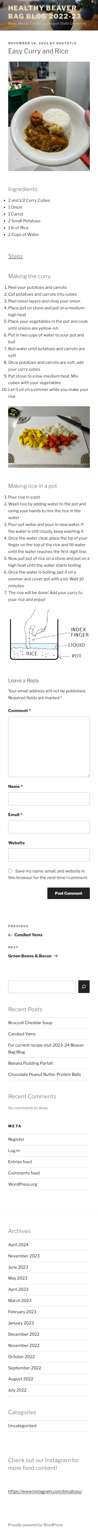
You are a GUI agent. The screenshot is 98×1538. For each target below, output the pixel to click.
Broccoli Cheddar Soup (30, 1022)
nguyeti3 (66, 43)
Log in (14, 1150)
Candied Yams (22, 1034)
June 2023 (18, 1267)
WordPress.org (22, 1184)
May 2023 (17, 1278)
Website (16, 842)
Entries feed (20, 1161)
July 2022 (17, 1390)
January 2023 (21, 1323)
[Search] (84, 986)
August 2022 (20, 1378)
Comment (19, 710)
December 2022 (23, 1334)
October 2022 (21, 1356)
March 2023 (20, 1300)
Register (16, 1139)
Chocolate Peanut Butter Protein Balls (44, 1074)
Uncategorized (22, 1425)
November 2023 (24, 1256)
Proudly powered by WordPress (35, 1524)
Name (15, 786)
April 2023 (18, 1289)
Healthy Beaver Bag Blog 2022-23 (44, 12)
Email (15, 814)
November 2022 (23, 1345)
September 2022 (24, 1368)
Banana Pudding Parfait (30, 1063)
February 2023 (22, 1311)
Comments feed (24, 1173)
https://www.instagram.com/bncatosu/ (45, 1491)
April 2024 (18, 1244)
